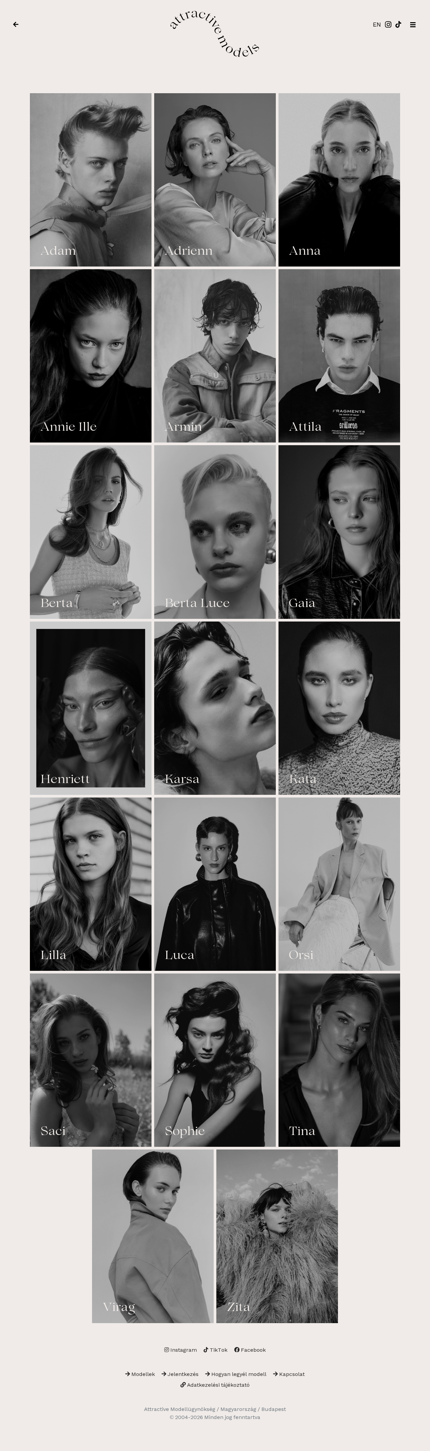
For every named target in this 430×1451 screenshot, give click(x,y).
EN (377, 24)
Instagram (183, 1350)
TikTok (217, 1350)
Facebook (253, 1350)
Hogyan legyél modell (238, 1374)
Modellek (142, 1374)
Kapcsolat (291, 1374)
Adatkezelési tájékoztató (218, 1385)
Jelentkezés (182, 1374)
